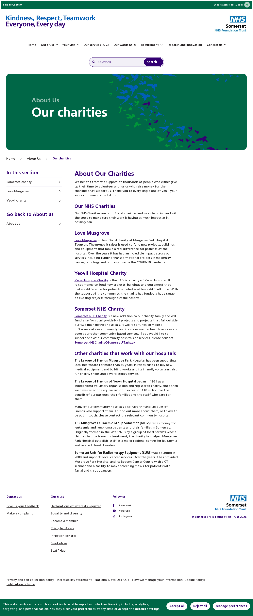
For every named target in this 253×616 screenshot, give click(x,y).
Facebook (124, 505)
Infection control (63, 536)
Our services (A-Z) (96, 45)
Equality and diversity (66, 513)
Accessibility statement (74, 580)
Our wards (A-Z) (124, 45)
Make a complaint (20, 513)
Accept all (176, 606)
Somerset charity (19, 182)
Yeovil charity (16, 200)
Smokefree (59, 543)
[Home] (50, 22)
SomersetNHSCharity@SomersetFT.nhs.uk (105, 342)
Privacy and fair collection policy (30, 580)
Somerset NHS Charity (91, 316)
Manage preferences (231, 606)
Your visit (69, 45)
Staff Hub (58, 550)
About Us (34, 158)
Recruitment (150, 45)
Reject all (200, 606)
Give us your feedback (23, 506)
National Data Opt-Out (112, 580)
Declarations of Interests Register (76, 506)
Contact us (214, 45)
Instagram (125, 516)
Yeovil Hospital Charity (91, 280)
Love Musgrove (18, 191)
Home (32, 45)
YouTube (124, 510)
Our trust (47, 45)
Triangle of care (62, 528)
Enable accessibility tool (228, 4)
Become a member (64, 521)
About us (13, 223)
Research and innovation (184, 45)
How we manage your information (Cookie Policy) (168, 580)
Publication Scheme (21, 584)
